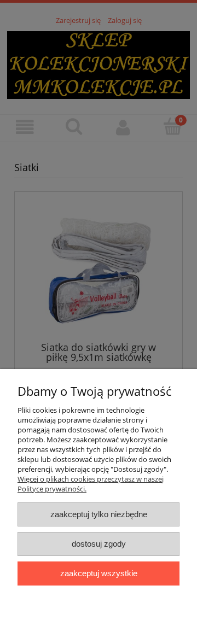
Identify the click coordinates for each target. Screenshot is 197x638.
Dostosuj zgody (99, 543)
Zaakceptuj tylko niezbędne (98, 514)
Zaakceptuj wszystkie (98, 573)
